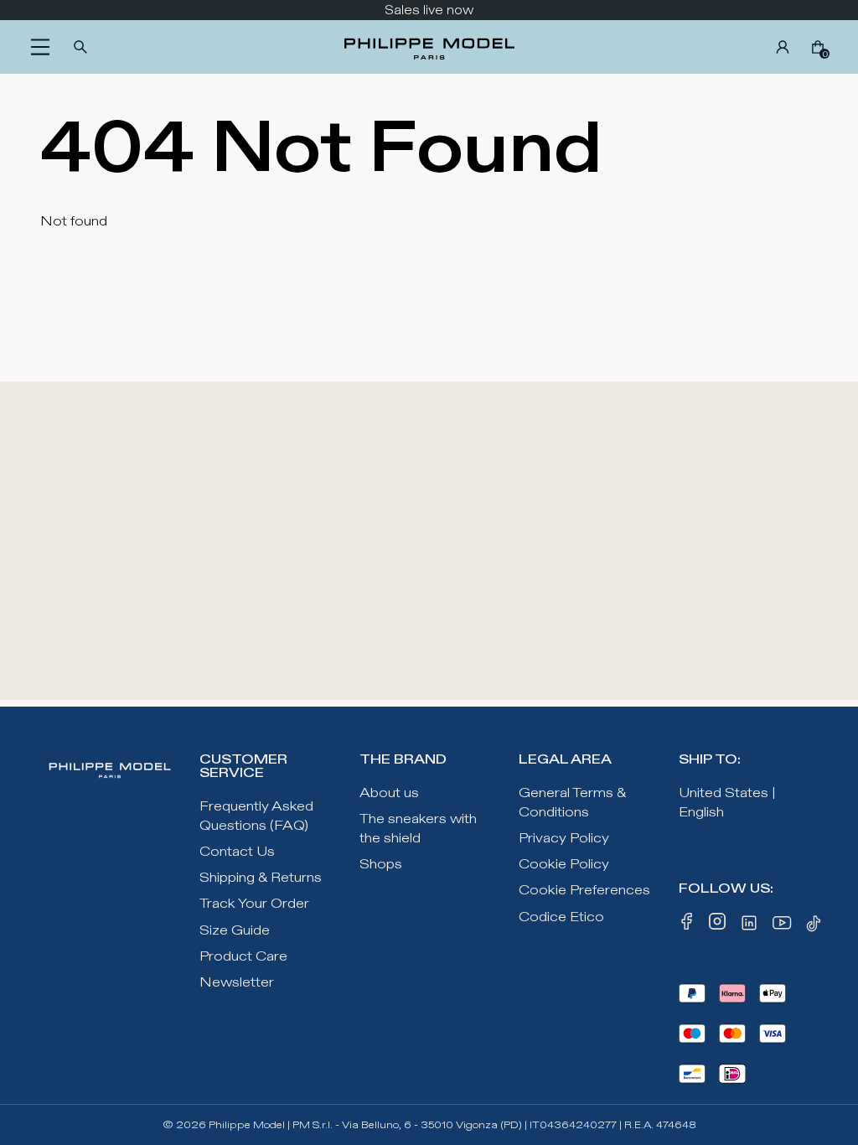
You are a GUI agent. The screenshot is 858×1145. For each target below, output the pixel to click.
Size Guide (234, 931)
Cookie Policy (564, 864)
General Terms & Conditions (572, 803)
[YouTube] (783, 926)
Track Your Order (254, 904)
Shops (380, 864)
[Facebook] (687, 926)
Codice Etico (561, 917)
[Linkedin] (749, 926)
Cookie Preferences (584, 890)
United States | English (727, 803)
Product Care (243, 957)
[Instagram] (717, 926)
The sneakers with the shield (418, 829)
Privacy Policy (564, 838)
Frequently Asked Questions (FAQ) (256, 816)
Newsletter (236, 983)
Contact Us (237, 852)
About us (389, 793)
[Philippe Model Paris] (428, 47)
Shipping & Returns (260, 878)
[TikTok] (816, 926)
